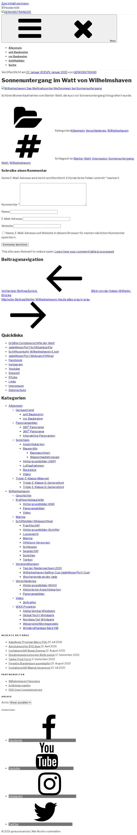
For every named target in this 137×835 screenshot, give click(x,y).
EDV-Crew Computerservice (25, 689)
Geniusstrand (25, 410)
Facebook (15, 360)
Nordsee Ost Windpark (38, 619)
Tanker (28, 559)
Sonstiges (22, 440)
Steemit (14, 373)
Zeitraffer (29, 602)
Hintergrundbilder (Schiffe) (41, 529)
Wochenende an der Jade (40, 577)
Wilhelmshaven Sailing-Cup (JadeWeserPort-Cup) (56, 572)
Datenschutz (17, 390)
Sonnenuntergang (121, 158)
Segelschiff (30, 551)
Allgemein (15, 47)
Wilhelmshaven (117, 130)
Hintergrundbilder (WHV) (40, 585)
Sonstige (29, 555)
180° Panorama (33, 427)
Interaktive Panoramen (39, 435)
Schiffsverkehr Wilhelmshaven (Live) (34, 351)
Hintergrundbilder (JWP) (39, 461)
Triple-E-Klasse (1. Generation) (43, 482)
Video (27, 474)
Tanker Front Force (20, 659)
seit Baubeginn (18, 52)
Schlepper (30, 547)
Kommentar (10, 204)
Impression (99, 158)
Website (7, 226)
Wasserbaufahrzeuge (44, 457)
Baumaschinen (40, 453)
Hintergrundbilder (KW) (39, 504)
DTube (13, 377)
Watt (4, 163)
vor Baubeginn (18, 56)
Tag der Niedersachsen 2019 (42, 568)
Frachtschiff (31, 525)
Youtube (14, 368)
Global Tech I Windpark (38, 615)
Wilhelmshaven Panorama (24, 681)
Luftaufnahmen (33, 465)
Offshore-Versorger (36, 542)
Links (12, 381)
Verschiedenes (96, 130)
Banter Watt (82, 158)
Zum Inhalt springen (15, 3)
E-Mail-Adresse (11, 219)
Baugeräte (30, 448)
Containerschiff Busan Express (27, 650)
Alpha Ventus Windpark (39, 611)
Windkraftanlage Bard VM (40, 628)
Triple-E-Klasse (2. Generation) (43, 487)
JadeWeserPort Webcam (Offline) (31, 356)
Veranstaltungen (27, 564)
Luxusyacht (31, 534)
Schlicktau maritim (20, 685)
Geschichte (23, 495)
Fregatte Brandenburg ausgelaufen (29, 663)
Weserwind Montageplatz (40, 624)
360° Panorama (33, 431)
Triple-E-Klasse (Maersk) (32, 478)
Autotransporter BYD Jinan (24, 646)
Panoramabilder (27, 423)
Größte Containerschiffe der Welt (32, 343)
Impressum (16, 386)
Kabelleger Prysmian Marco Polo (28, 642)
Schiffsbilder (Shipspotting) (34, 521)
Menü (113, 41)
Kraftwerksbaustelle (30, 500)
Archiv (5, 702)
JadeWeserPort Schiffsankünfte (30, 347)
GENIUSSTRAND (85, 72)
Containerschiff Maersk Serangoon (29, 667)
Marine (21, 517)
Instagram (16, 364)
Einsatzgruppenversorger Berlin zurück (32, 654)
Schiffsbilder (17, 60)
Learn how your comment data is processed (84, 251)
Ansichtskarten (33, 444)
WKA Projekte (26, 606)
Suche (12, 64)
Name (5, 211)
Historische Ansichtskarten (42, 589)
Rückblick (29, 470)
